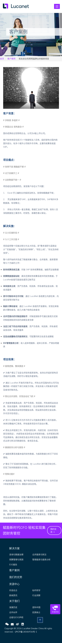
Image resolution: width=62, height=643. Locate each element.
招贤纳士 (36, 612)
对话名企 (13, 590)
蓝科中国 (36, 607)
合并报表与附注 (39, 554)
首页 (2, 58)
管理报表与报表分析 (41, 559)
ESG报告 (13, 564)
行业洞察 (36, 595)
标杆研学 (36, 590)
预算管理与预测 (16, 559)
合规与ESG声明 (16, 617)
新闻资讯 (13, 595)
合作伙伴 (13, 612)
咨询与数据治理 (16, 554)
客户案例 (11, 58)
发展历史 (13, 607)
